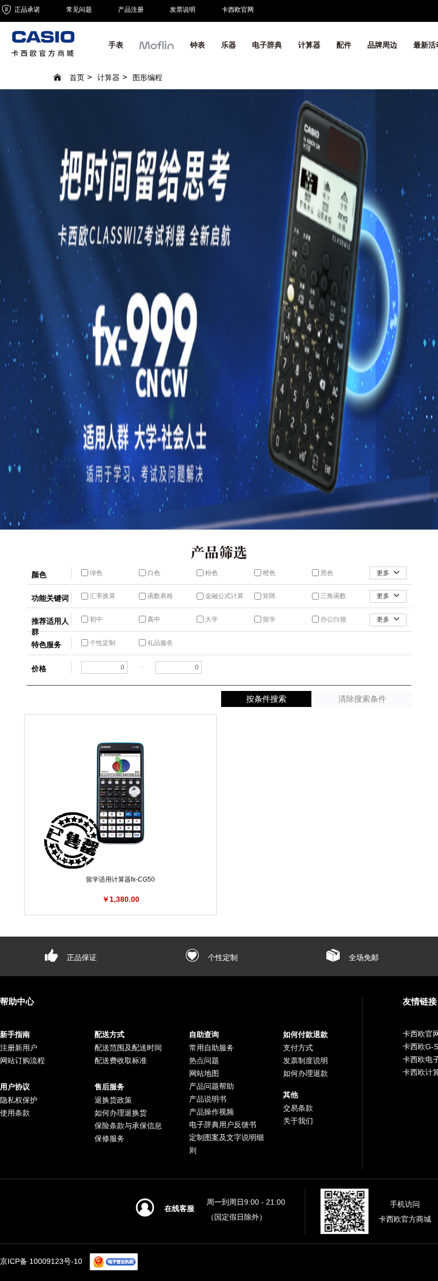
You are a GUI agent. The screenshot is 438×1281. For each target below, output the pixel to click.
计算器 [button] (309, 45)
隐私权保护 (18, 1100)
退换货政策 (113, 1100)
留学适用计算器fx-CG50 (120, 879)
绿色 (95, 573)
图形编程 (147, 77)
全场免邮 (363, 957)
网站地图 (204, 1073)
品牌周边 (382, 45)
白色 (153, 573)
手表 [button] (115, 45)
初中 (95, 619)
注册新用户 (18, 1047)
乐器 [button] (228, 45)
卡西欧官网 (238, 9)
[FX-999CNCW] (219, 309)
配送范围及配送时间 (128, 1047)
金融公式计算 (224, 596)
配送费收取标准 (121, 1060)
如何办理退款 (305, 1073)
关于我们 (298, 1121)
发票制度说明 (305, 1060)
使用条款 (15, 1113)
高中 (153, 619)
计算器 (108, 77)
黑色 (326, 573)
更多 (384, 573)
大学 (211, 619)
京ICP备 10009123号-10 (41, 1261)
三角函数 (332, 596)
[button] (156, 48)
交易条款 (298, 1108)
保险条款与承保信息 (128, 1125)
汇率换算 (101, 596)
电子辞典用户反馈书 (222, 1124)
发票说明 (182, 9)
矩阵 (268, 596)
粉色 (211, 573)
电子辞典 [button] (267, 45)
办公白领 (332, 619)
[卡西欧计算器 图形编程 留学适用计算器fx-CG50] (120, 793)
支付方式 (298, 1047)
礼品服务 (159, 643)
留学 (268, 619)
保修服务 (109, 1138)
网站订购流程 (22, 1060)
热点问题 (204, 1060)
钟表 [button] (197, 45)
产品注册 (131, 9)
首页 (76, 77)
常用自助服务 (211, 1047)
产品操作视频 (211, 1111)
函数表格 (159, 596)
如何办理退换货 (121, 1113)
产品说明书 (207, 1099)
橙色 (268, 573)
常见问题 (79, 9)
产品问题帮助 (211, 1086)
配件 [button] (344, 45)
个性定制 (101, 643)
